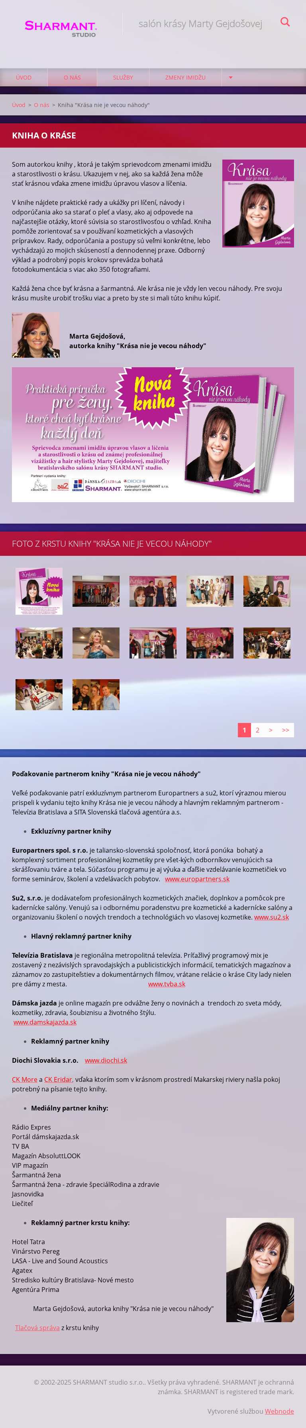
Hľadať (285, 23)
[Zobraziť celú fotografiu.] (39, 591)
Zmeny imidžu (185, 77)
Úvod (23, 77)
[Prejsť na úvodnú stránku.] (61, 26)
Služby (123, 77)
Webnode (279, 1411)
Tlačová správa (37, 1327)
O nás (72, 77)
